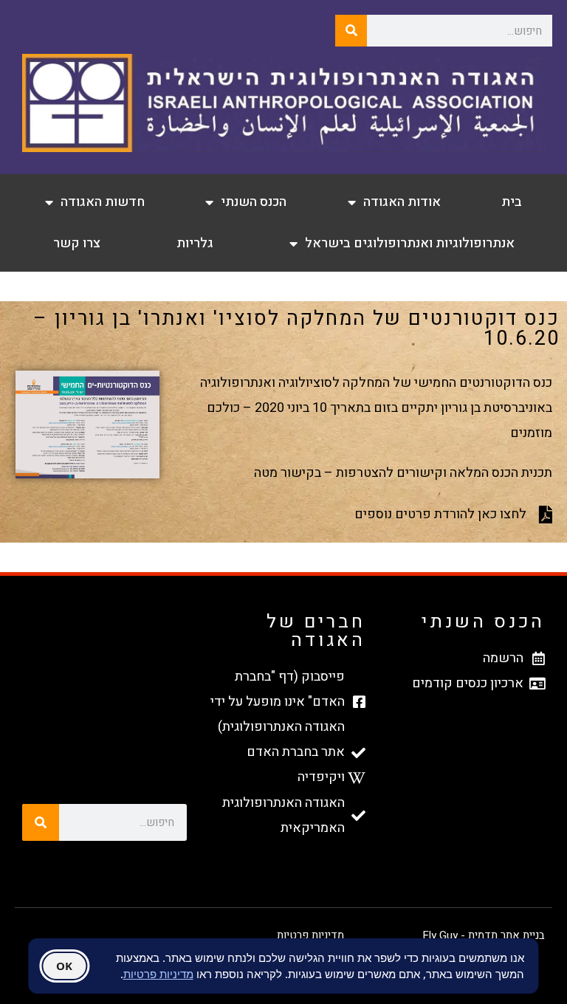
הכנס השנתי (253, 202)
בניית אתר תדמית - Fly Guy (483, 935)
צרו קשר (76, 243)
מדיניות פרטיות (310, 935)
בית (511, 202)
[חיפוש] (351, 31)
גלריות (194, 243)
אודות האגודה (402, 202)
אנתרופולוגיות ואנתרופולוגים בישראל (410, 243)
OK (64, 965)
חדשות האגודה (103, 202)
